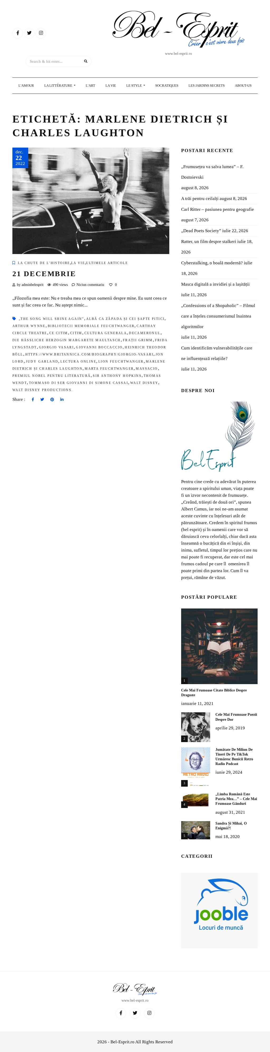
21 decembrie (44, 274)
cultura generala (105, 333)
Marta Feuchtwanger (109, 369)
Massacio (147, 369)
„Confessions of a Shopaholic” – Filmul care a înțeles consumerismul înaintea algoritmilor (218, 316)
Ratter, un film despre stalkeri (208, 241)
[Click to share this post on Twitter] (42, 399)
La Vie (110, 85)
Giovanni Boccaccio (99, 347)
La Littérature (58, 85)
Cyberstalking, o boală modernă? (212, 262)
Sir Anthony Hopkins (117, 376)
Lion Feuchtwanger (121, 361)
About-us (243, 85)
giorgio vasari (56, 347)
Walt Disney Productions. (42, 390)
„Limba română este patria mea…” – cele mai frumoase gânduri (236, 799)
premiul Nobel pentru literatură (51, 376)
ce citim (58, 333)
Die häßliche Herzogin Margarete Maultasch (66, 340)
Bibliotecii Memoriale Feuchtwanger (91, 326)
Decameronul (144, 333)
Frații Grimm (138, 340)
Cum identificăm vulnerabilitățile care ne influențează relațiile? (216, 353)
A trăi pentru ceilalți (200, 198)
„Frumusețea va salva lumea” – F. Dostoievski (212, 172)
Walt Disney (144, 383)
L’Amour (26, 85)
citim (76, 333)
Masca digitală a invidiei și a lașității (215, 284)
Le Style (134, 85)
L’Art (90, 85)
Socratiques (166, 85)
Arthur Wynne (29, 326)
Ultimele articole (107, 263)
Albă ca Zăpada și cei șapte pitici (125, 319)
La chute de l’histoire (44, 263)
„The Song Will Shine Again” (51, 319)
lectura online (78, 361)
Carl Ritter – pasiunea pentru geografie (217, 209)
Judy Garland (42, 361)
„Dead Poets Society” (201, 230)
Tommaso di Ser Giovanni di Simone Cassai (78, 383)
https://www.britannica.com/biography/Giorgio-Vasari (89, 354)
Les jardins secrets (207, 85)
